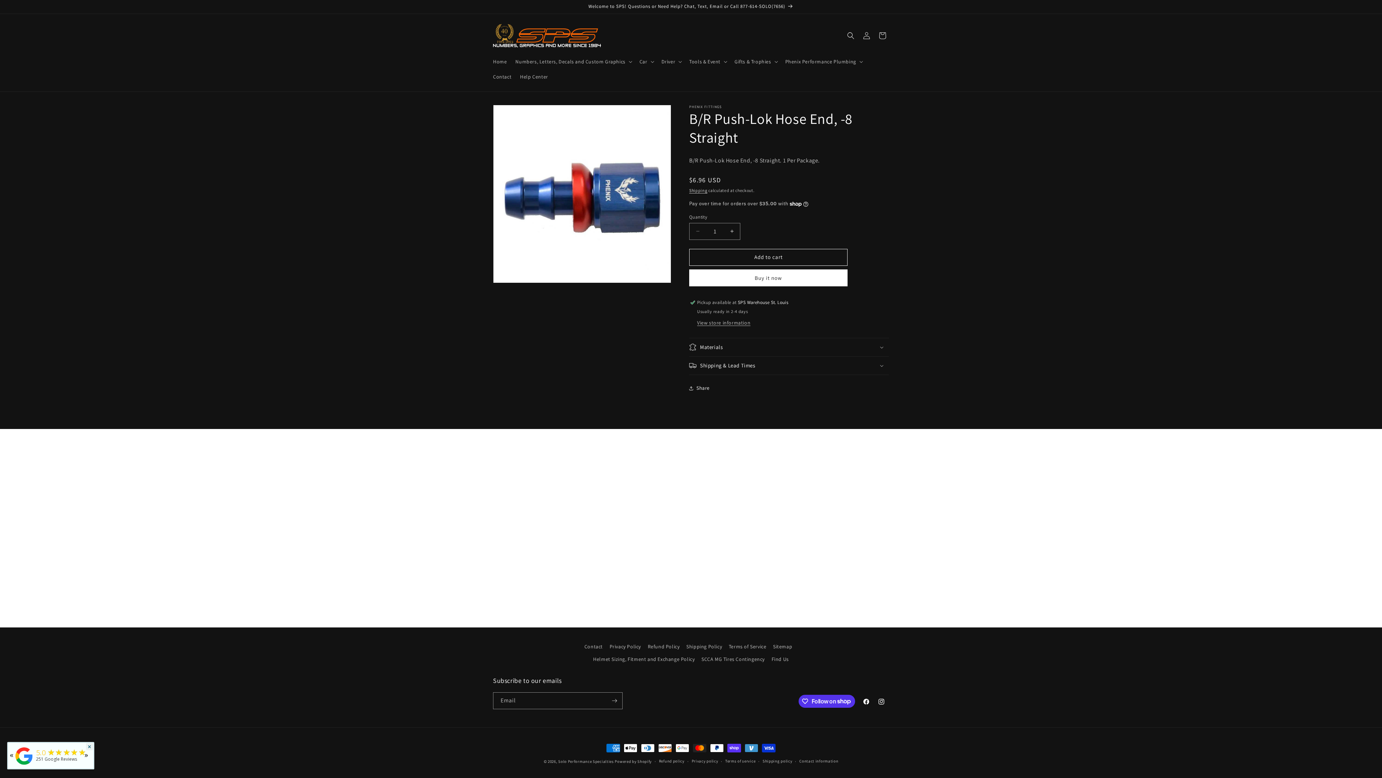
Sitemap (782, 646)
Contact (593, 646)
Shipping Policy (704, 646)
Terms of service (740, 761)
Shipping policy (777, 761)
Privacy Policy (625, 646)
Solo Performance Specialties (586, 761)
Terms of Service (748, 646)
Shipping (698, 190)
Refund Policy (664, 646)
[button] (573, 61)
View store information (723, 322)
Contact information (818, 761)
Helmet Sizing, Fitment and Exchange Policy (644, 659)
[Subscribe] (614, 700)
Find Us (780, 659)
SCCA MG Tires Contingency (733, 659)
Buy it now (768, 277)
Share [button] (703, 388)
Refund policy (672, 761)
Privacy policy (705, 761)
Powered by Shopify (633, 761)
